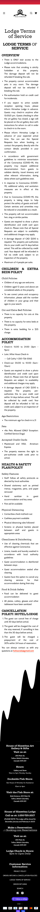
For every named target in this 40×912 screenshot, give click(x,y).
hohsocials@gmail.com (23, 651)
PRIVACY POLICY (20, 871)
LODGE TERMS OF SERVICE (20, 880)
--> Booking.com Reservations (20, 830)
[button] (31, 13)
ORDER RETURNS (20, 884)
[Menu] (4, 13)
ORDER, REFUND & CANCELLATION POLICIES (20, 876)
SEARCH (20, 888)
